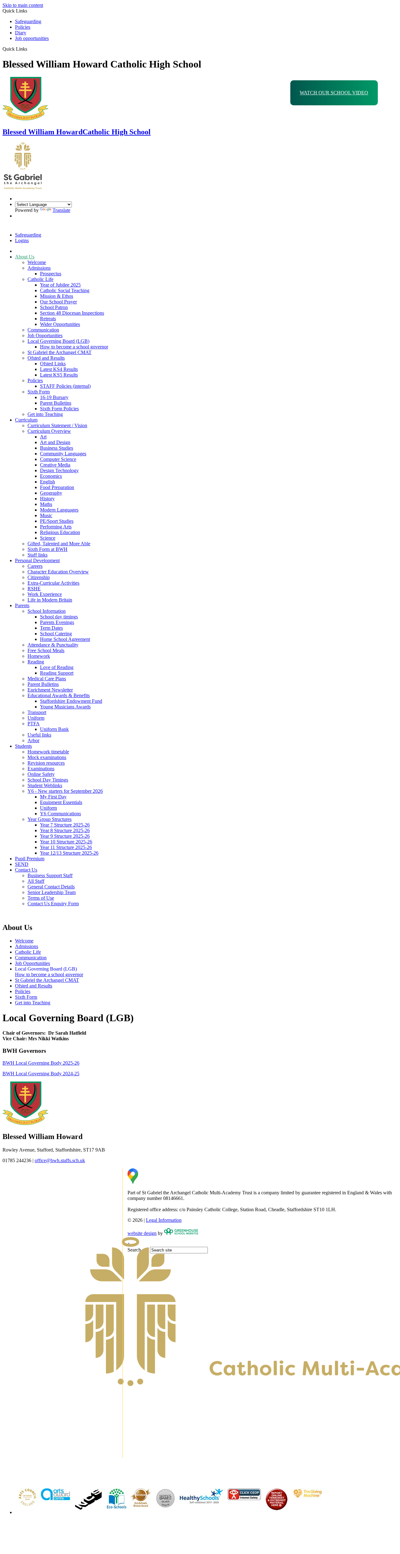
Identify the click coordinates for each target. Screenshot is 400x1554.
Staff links (38, 554)
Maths (46, 504)
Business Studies (56, 448)
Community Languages (63, 453)
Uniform (36, 718)
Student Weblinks (45, 785)
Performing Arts (56, 526)
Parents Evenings (57, 622)
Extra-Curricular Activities (53, 583)
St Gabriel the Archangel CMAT (60, 352)
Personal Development (37, 560)
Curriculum (26, 419)
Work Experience (45, 594)
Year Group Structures (50, 819)
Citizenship (39, 577)
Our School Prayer (58, 301)
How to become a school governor (74, 346)
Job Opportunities (45, 335)
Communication (43, 329)
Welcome (37, 262)
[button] (29, 49)
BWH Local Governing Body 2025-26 (40, 1063)
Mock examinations (47, 757)
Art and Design (55, 442)
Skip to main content (22, 5)
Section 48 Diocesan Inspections (72, 313)
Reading (36, 661)
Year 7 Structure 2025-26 (65, 824)
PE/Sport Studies (56, 521)
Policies (22, 27)
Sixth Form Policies (59, 408)
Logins (22, 240)
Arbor (33, 740)
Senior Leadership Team (52, 892)
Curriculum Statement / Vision (57, 425)
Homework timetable (48, 751)
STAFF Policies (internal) (65, 386)
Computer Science (58, 459)
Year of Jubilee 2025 (60, 284)
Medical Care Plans (47, 678)
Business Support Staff (50, 875)
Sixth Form (39, 391)
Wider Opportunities (60, 324)
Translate (61, 210)
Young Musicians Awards (65, 706)
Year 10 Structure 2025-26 (66, 841)
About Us (24, 256)
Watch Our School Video (334, 92)
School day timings (59, 616)
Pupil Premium (29, 858)
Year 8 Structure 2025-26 (65, 830)
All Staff (36, 881)
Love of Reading (56, 667)
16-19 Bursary (54, 397)
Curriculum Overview (49, 431)
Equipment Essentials (61, 802)
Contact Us (26, 869)
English (47, 481)
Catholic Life (40, 279)
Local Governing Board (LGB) (58, 341)
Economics (51, 476)
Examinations (41, 768)
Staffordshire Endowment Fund (71, 701)
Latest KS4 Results (59, 369)
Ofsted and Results (46, 358)
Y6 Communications (60, 813)
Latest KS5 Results (59, 374)
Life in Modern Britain (50, 599)
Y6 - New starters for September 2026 (65, 791)
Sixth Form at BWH (48, 549)
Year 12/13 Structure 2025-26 (69, 853)
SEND (21, 864)
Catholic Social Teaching (64, 290)
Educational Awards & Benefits (59, 695)
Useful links (39, 734)
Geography (51, 493)
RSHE (34, 588)
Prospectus (50, 273)
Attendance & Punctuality (53, 644)
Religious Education (60, 532)
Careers (35, 566)
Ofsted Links (53, 363)
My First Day (53, 796)
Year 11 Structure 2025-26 (66, 847)
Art (43, 436)
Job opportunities (32, 38)
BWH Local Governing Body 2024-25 (40, 1073)
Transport (37, 712)
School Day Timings (48, 779)
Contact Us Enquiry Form (53, 903)
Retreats (48, 318)
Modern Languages (59, 509)
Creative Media (55, 464)
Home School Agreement (65, 639)
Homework (39, 656)
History (47, 498)
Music (46, 515)
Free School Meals (46, 650)
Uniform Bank (54, 729)
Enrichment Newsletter (50, 689)
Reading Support (56, 673)
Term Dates (51, 628)
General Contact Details (51, 886)
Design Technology (59, 470)
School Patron (54, 307)
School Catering (56, 633)
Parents (22, 605)
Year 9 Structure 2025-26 (65, 836)
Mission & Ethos (56, 296)
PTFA (34, 723)
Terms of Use (41, 898)
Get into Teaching (45, 414)
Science (47, 538)
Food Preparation (57, 487)
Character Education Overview (58, 571)
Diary (20, 32)
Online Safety (41, 774)
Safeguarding (28, 21)
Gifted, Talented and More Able (59, 543)
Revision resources (46, 763)
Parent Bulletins (55, 403)
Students (23, 746)
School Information (47, 611)
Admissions (39, 268)
